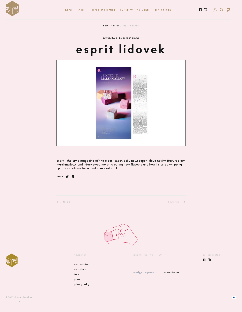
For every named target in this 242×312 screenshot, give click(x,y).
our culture (80, 269)
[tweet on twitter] (67, 176)
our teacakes (81, 264)
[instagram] (205, 9)
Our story (126, 9)
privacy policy (81, 284)
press (77, 279)
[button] (221, 9)
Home (69, 9)
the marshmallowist (24, 297)
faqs (76, 274)
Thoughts (143, 9)
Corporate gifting (104, 9)
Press (116, 25)
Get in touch (162, 9)
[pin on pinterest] (73, 176)
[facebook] (200, 9)
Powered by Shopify (13, 302)
